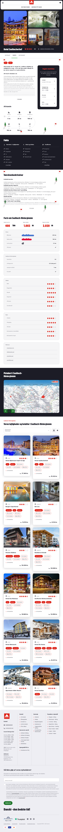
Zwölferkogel (10, 356)
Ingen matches (48, 69)
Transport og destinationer (45, 88)
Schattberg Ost (10, 348)
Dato (43, 102)
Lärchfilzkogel (10, 360)
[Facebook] (28, 819)
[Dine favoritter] (60, 3)
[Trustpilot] (20, 819)
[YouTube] (34, 819)
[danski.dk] (7, 716)
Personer (44, 95)
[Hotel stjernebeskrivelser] (35, 49)
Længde (44, 80)
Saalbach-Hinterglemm (45, 49)
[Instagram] (31, 819)
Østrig (52, 49)
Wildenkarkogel (10, 352)
